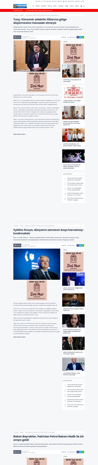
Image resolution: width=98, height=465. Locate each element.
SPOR (54, 6)
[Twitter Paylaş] (80, 37)
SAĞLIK (77, 6)
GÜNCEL (38, 6)
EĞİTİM (66, 6)
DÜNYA (71, 6)
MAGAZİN (61, 6)
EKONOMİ (43, 6)
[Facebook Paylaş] (78, 37)
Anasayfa (16, 15)
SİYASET (50, 6)
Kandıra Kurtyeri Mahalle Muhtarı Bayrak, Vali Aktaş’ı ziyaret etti (45, 10)
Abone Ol (64, 37)
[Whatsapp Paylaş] (83, 37)
